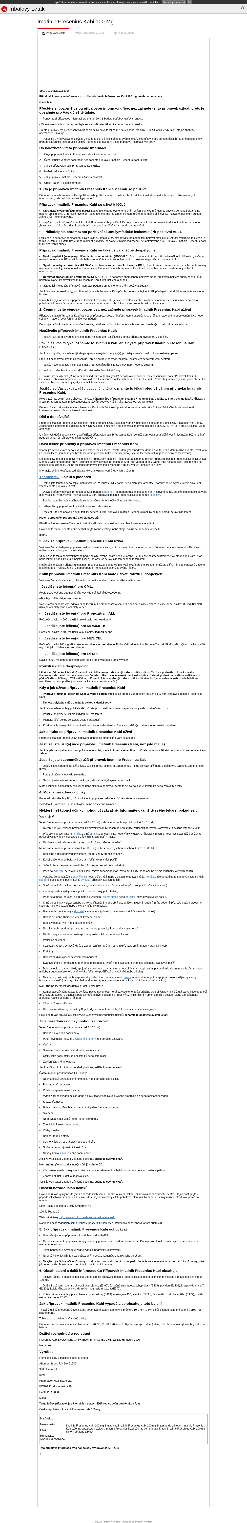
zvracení (58, 871)
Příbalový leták (55, 33)
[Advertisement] (18, 162)
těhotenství (108, 491)
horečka (77, 833)
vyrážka (85, 879)
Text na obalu (126, 33)
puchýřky (78, 876)
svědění (44, 879)
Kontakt (148, 1521)
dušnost (79, 911)
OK (189, 2)
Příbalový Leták (26, 9)
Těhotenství (49, 477)
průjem (90, 1038)
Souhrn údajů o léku (91, 33)
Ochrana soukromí (132, 1521)
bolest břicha (110, 896)
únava (127, 977)
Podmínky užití (112, 1521)
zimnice (94, 833)
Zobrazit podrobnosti (174, 2)
